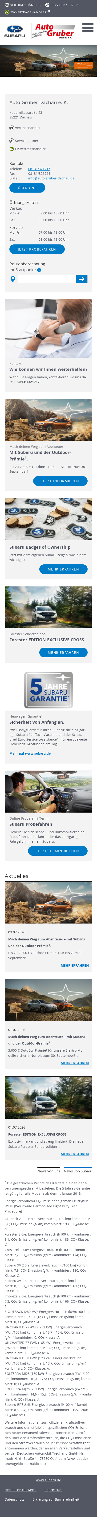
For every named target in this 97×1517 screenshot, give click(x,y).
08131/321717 (39, 169)
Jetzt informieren (60, 481)
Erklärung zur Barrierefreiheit (55, 1499)
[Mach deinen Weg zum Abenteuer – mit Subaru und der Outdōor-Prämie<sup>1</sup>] (48, 1000)
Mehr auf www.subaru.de (30, 753)
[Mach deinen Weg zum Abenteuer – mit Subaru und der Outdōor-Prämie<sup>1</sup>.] (48, 903)
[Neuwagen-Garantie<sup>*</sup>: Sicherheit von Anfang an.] (48, 690)
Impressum (53, 1489)
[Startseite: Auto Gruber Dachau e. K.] (14, 31)
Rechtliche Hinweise (20, 1489)
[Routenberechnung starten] (81, 279)
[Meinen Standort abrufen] (12, 279)
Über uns (27, 188)
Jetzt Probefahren (37, 249)
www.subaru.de (48, 1480)
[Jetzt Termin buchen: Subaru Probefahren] (48, 792)
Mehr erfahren (63, 569)
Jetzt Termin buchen (57, 851)
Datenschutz (14, 1499)
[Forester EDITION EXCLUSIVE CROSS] (48, 1098)
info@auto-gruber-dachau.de (51, 178)
